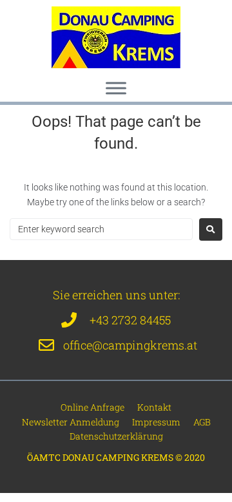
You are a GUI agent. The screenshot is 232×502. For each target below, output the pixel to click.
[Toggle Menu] (116, 88)
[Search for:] (101, 229)
